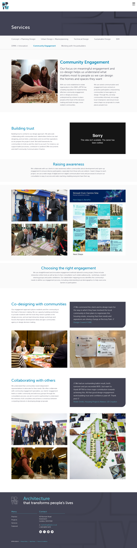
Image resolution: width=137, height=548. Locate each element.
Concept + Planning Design (23, 39)
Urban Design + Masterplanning (54, 39)
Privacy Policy (24, 541)
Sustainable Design (102, 39)
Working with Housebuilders (73, 46)
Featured (14, 526)
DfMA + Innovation (19, 46)
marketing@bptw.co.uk (49, 525)
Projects (14, 520)
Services (14, 523)
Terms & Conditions (42, 541)
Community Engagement (44, 46)
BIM (117, 39)
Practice (14, 517)
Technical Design (81, 39)
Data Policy (32, 541)
